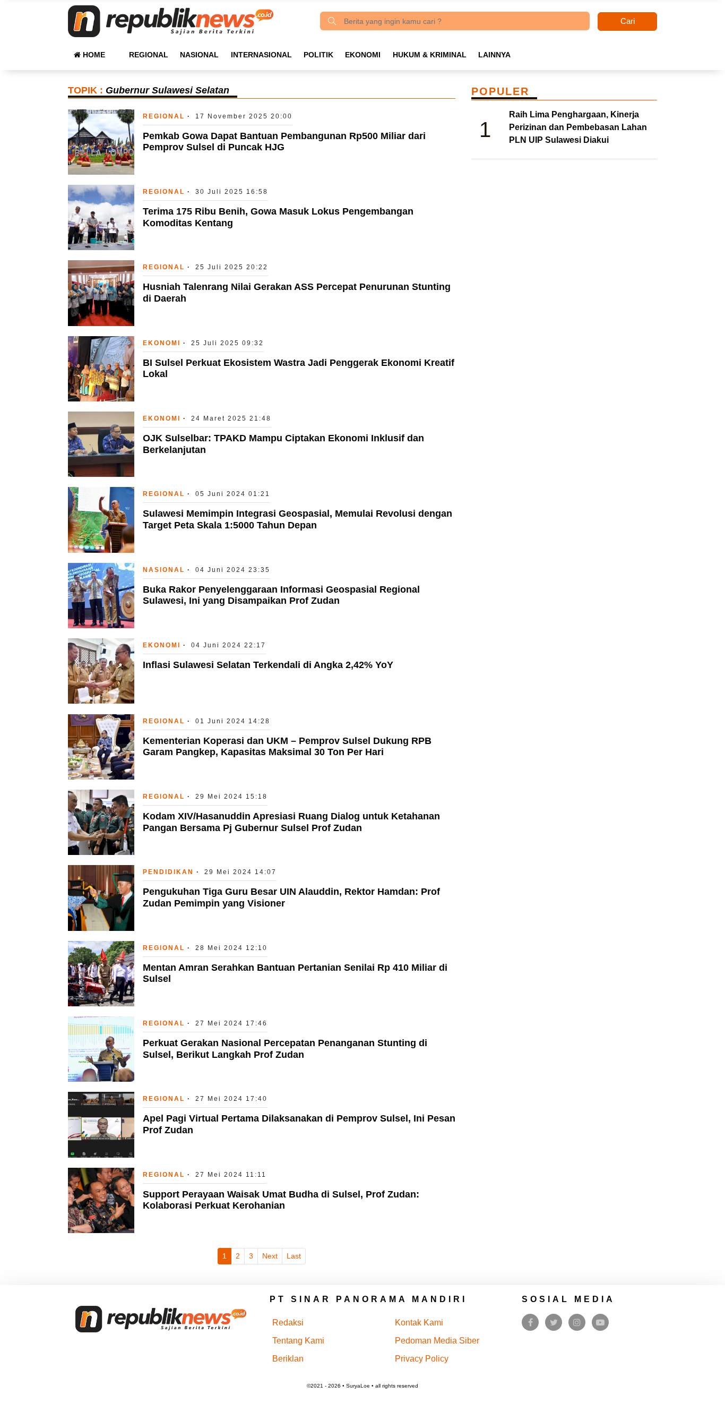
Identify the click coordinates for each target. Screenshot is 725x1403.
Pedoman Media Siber (437, 1340)
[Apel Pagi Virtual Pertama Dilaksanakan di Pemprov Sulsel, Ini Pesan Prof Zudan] (101, 1123)
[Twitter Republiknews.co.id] (554, 1322)
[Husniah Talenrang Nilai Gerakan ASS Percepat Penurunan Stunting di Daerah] (101, 292)
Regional (148, 54)
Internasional (261, 54)
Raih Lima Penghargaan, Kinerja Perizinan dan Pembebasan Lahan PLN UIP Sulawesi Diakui (578, 127)
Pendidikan (168, 872)
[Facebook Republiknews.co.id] (530, 1322)
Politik (318, 54)
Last (294, 1256)
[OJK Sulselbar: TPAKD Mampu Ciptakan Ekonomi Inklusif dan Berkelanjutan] (101, 443)
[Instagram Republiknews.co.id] (577, 1322)
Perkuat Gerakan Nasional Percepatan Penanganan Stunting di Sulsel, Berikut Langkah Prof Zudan (285, 1049)
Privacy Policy (421, 1358)
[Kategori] (117, 49)
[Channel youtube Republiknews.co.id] (600, 1322)
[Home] (170, 20)
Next (270, 1256)
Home (93, 54)
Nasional (199, 54)
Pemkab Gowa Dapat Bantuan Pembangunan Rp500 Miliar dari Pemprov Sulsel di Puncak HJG (284, 142)
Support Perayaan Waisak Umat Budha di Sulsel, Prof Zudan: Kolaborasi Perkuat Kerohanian (281, 1200)
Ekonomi (363, 54)
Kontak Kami (419, 1322)
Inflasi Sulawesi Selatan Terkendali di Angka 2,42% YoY (268, 665)
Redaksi (288, 1322)
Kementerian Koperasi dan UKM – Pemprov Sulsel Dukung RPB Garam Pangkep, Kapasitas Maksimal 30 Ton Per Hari (287, 746)
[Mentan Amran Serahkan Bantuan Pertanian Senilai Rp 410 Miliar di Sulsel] (101, 973)
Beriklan (288, 1358)
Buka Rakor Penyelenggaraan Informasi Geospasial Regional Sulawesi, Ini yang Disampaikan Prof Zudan (281, 595)
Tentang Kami (298, 1340)
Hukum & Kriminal (430, 54)
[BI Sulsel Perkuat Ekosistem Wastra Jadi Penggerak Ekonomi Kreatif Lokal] (101, 368)
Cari (627, 20)
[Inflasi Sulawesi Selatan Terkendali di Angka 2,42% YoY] (101, 670)
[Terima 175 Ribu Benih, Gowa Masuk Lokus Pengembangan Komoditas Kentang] (101, 216)
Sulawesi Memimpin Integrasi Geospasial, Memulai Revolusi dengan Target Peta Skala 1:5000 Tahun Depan (297, 519)
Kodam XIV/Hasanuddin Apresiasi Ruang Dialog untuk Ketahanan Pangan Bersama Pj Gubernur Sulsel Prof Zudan (291, 822)
